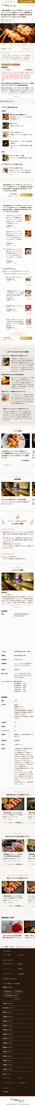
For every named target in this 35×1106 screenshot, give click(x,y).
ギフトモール (6, 1077)
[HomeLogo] (17, 1100)
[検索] (28, 5)
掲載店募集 (5, 1091)
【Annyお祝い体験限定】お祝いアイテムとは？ (16, 273)
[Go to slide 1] (16, 828)
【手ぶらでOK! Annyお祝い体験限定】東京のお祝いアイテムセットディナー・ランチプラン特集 (12, 937)
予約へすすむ (25, 195)
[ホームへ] (9, 5)
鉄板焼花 (4, 592)
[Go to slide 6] (17, 446)
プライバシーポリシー (8, 973)
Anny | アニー (21, 1077)
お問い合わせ (21, 954)
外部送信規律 (21, 973)
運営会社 (20, 963)
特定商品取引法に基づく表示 (10, 978)
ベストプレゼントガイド (9, 1082)
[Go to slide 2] (17, 828)
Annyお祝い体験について (9, 963)
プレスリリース (6, 968)
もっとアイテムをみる (17, 334)
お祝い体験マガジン (23, 1082)
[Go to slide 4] (18, 942)
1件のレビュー (27, 48)
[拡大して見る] (6, 117)
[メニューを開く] (32, 5)
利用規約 (20, 968)
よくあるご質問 (6, 954)
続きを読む (16, 96)
